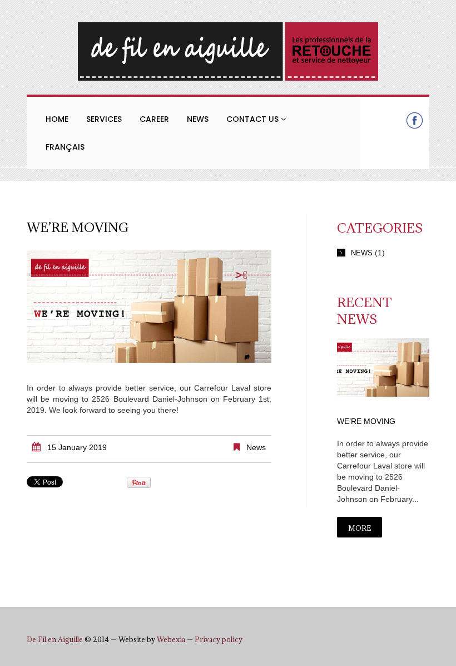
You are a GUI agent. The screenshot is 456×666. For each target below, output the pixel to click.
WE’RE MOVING (366, 421)
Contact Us (253, 119)
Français (65, 146)
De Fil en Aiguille (55, 639)
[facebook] (415, 120)
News (198, 119)
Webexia (171, 639)
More (359, 528)
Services (104, 119)
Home (57, 119)
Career (154, 119)
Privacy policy (218, 639)
